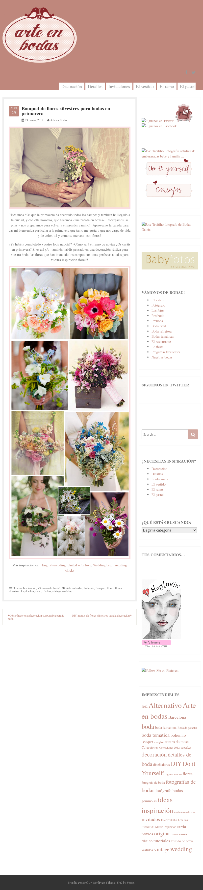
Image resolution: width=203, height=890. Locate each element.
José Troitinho (169, 820)
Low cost (183, 820)
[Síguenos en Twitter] (158, 120)
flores (110, 588)
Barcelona (177, 717)
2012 (145, 707)
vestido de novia (182, 841)
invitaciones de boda (185, 812)
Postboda (158, 315)
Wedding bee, (102, 565)
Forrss (130, 882)
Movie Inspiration (165, 827)
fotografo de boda (153, 782)
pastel (175, 834)
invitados (151, 819)
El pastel (188, 86)
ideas (165, 799)
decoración (154, 754)
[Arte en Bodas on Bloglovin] (161, 637)
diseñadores (161, 764)
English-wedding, (54, 565)
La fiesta (157, 346)
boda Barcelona (166, 727)
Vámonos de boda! (49, 588)
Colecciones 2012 (169, 747)
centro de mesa (177, 741)
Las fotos (158, 310)
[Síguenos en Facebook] (159, 126)
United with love (79, 565)
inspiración (27, 591)
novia (181, 826)
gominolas (149, 800)
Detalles (95, 86)
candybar (159, 742)
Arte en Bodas (58, 119)
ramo (38, 591)
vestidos (147, 849)
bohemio (89, 588)
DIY (176, 763)
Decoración (71, 86)
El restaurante (161, 341)
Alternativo (165, 705)
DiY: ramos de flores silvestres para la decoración (101, 615)
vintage (56, 591)
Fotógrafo (158, 305)
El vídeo (157, 300)
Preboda (157, 320)
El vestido (145, 86)
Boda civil (159, 326)
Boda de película (187, 728)
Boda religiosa (162, 331)
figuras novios (174, 774)
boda (148, 726)
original (162, 833)
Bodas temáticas (163, 336)
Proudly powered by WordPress (86, 882)
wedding (67, 591)
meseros (148, 826)
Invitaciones (119, 86)
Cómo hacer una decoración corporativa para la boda (36, 617)
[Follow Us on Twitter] (194, 72)
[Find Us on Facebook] (186, 72)
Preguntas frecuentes (166, 352)
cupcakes (186, 747)
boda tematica (156, 735)
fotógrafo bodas (169, 790)
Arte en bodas (74, 588)
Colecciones (150, 747)
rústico (47, 591)
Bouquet (100, 588)
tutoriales (161, 841)
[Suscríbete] (184, 120)
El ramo (167, 86)
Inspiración (29, 588)
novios (147, 834)
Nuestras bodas (162, 357)
